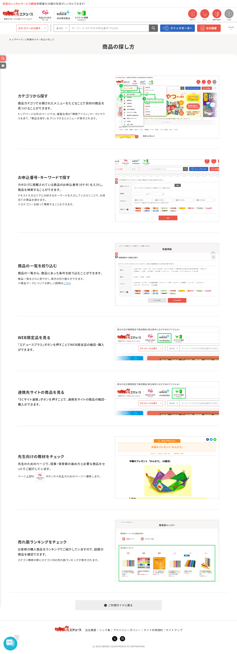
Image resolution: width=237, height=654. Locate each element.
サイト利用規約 (153, 630)
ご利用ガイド (31, 39)
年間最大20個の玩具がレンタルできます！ (44, 3)
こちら (67, 283)
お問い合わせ (2, 68)
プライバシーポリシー (127, 630)
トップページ (16, 39)
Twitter (114, 638)
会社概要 (90, 630)
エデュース (12, 4)
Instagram (122, 638)
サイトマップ (174, 630)
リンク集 (104, 630)
